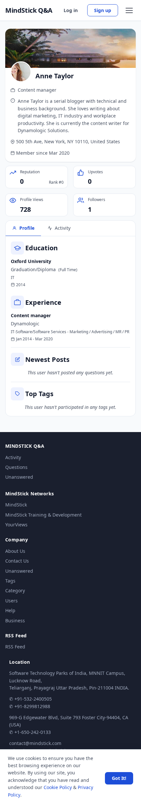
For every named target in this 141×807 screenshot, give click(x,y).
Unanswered (19, 477)
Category (15, 590)
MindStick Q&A (28, 10)
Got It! (119, 778)
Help (10, 610)
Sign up (102, 10)
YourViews (16, 524)
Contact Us (17, 561)
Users (11, 600)
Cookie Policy (58, 787)
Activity (13, 457)
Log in (71, 10)
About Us (15, 551)
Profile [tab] (26, 228)
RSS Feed (15, 647)
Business (15, 620)
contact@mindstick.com (35, 743)
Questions (16, 467)
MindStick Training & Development (43, 515)
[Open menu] (129, 10)
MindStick (16, 505)
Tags (10, 581)
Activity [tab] (62, 228)
